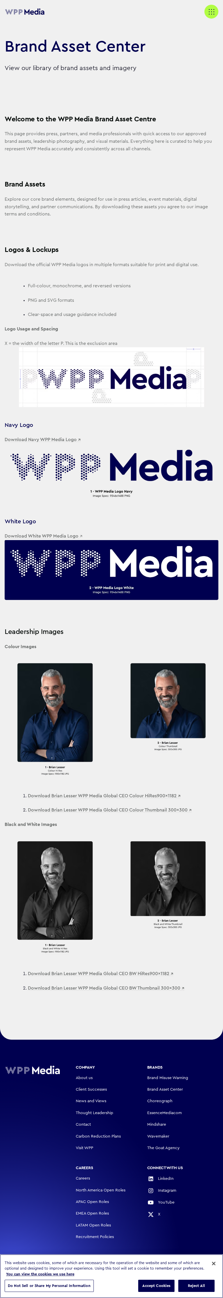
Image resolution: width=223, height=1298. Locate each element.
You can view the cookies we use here (40, 1274)
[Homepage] (32, 1070)
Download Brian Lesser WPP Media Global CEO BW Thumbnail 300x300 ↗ (106, 988)
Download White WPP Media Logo (42, 536)
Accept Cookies (156, 1286)
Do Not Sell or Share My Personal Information (49, 1286)
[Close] (213, 1263)
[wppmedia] (28, 12)
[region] (111, 1276)
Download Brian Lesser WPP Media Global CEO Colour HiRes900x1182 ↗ (104, 796)
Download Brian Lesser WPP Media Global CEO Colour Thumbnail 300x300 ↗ (110, 810)
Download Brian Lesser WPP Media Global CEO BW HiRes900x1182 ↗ (100, 973)
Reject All (196, 1286)
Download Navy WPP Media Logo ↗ (43, 439)
